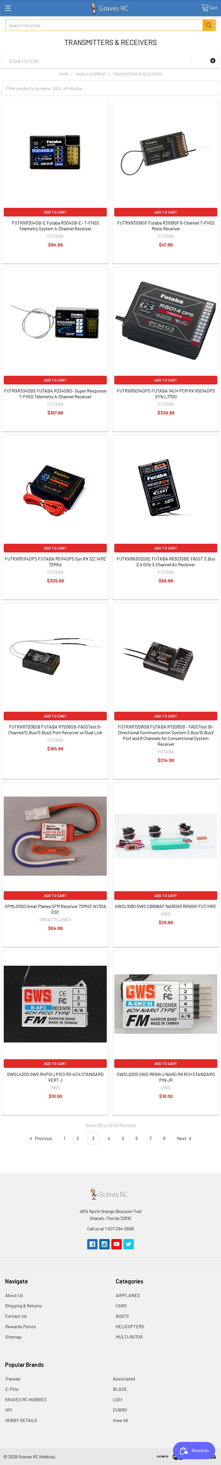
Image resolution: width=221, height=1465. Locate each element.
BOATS (122, 1316)
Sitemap (13, 1336)
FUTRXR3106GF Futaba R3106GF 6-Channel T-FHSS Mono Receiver (166, 225)
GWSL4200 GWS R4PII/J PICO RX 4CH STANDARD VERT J (55, 1077)
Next (182, 1138)
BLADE (120, 1389)
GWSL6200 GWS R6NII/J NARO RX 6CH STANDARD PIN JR (166, 1077)
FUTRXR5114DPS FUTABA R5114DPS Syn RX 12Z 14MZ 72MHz (55, 561)
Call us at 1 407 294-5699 (110, 1228)
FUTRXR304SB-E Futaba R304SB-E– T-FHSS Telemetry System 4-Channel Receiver (55, 225)
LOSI (117, 1399)
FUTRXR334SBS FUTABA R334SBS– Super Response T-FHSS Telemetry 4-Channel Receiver (55, 393)
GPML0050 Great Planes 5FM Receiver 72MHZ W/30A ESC (55, 909)
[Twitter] (128, 1244)
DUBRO (120, 1409)
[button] (213, 61)
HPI (8, 1409)
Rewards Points (20, 1326)
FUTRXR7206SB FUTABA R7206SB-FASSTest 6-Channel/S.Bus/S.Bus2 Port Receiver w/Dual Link (55, 729)
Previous (43, 1138)
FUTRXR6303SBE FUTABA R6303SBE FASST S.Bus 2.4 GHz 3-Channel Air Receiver (166, 561)
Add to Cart (55, 212)
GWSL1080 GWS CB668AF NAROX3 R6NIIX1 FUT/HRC (165, 906)
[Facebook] (92, 1244)
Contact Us (16, 1316)
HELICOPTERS (130, 1326)
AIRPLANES (128, 1295)
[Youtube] (116, 1244)
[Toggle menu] (8, 8)
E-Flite (11, 1389)
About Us (14, 1295)
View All (120, 1420)
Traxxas (12, 1378)
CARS (121, 1305)
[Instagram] (104, 1244)
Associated (124, 1378)
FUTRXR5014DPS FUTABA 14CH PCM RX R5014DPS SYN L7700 (166, 393)
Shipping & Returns (23, 1305)
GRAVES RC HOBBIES (26, 1399)
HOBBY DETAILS (21, 1420)
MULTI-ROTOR (129, 1336)
